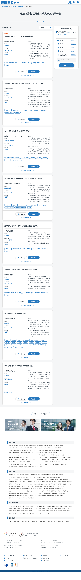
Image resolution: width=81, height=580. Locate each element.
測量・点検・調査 (24, 457)
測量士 (43, 491)
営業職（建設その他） (14, 462)
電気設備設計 (32, 445)
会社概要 (8, 558)
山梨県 (47, 508)
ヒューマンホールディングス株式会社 (13, 540)
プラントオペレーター (32, 455)
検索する (66, 65)
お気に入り (22, 71)
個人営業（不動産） (13, 466)
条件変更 (73, 40)
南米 (37, 513)
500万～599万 (31, 521)
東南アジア (22, 513)
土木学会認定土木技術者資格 (58, 493)
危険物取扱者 (59, 484)
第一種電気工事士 (51, 486)
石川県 (39, 508)
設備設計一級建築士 (67, 481)
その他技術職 (67, 459)
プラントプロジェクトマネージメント (17, 455)
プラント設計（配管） (58, 445)
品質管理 (16, 459)
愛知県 (63, 508)
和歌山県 (49, 506)
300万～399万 (17, 521)
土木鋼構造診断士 (47, 493)
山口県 (18, 510)
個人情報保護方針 (28, 555)
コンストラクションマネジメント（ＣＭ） (39, 457)
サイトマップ (65, 555)
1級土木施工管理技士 (35, 474)
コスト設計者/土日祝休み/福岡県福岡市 (17, 131)
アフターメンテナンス (14, 450)
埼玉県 (23, 506)
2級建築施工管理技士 (24, 474)
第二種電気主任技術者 (25, 488)
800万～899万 (54, 521)
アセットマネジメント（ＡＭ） (16, 464)
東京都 (10, 506)
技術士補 (33, 491)
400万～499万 (24, 521)
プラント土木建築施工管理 (37, 452)
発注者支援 (16, 457)
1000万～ (68, 521)
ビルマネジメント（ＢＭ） (43, 464)
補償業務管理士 (12, 493)
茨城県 (27, 506)
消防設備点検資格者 (22, 486)
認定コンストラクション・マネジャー (17, 491)
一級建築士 (29, 481)
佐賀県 (64, 510)
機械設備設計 (40, 445)
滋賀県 (61, 506)
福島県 (26, 508)
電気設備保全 (23, 462)
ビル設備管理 (42, 455)
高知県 (35, 510)
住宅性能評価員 (50, 495)
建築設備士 (48, 481)
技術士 (28, 491)
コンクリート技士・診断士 (35, 493)
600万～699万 (39, 521)
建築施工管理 (58, 448)
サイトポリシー (46, 558)
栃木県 (36, 506)
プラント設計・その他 (49, 448)
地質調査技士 (66, 491)
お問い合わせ (46, 560)
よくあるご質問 (9, 560)
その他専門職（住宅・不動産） (35, 466)
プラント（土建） (38, 448)
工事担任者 (45, 488)
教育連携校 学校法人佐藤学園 (48, 547)
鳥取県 (26, 510)
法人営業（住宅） (64, 464)
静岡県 (59, 508)
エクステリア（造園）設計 (25, 459)
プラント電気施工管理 (25, 452)
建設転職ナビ (5, 6)
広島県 (10, 510)
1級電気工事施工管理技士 (27, 477)
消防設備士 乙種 (12, 486)
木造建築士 (42, 481)
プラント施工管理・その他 (51, 452)
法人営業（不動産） (54, 464)
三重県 (67, 508)
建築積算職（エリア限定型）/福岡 (15, 313)
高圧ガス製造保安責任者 (49, 484)
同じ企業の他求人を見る (27, 75)
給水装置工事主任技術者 (40, 486)
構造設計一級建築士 (56, 481)
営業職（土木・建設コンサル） (48, 459)
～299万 (10, 521)
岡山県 (14, 510)
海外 (18, 513)
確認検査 (11, 459)
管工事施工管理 (40, 450)
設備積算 (11, 457)
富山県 (35, 508)
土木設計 (26, 445)
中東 (27, 513)
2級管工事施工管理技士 (14, 477)
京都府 (53, 506)
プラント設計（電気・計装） (26, 448)
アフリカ (47, 513)
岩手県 (10, 508)
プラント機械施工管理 (14, 452)
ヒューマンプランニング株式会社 (49, 540)
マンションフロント (39, 462)
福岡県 (65, 34)
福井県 (43, 508)
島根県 (22, 510)
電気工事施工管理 (31, 450)
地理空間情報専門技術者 (56, 491)
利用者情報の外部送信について (31, 558)
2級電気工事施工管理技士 (39, 477)
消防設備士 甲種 (67, 484)
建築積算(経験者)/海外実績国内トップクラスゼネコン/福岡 (23, 178)
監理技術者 (11, 481)
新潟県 (30, 508)
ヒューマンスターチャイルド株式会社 (13, 545)
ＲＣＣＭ (39, 491)
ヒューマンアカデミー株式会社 (11, 542)
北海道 (65, 506)
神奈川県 (15, 506)
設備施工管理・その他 (50, 450)
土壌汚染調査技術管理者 (22, 493)
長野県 (51, 508)
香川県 (43, 510)
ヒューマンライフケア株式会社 (11, 547)
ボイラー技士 (31, 486)
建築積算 (62, 455)
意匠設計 (16, 445)
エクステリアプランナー (20, 481)
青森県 (70, 506)
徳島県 (30, 510)
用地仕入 (47, 462)
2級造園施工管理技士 (65, 479)
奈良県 (57, 506)
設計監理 (69, 457)
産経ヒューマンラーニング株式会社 (49, 545)
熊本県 (68, 510)
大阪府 (40, 506)
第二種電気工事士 (60, 486)
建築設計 (11, 445)
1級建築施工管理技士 (14, 474)
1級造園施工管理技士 (54, 479)
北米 (33, 513)
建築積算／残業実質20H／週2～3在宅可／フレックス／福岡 (24, 84)
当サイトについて (10, 555)
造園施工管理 (59, 450)
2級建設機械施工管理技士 (42, 479)
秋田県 (18, 508)
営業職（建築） (36, 459)
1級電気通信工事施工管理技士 (53, 477)
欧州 (30, 513)
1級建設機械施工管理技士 (30, 479)
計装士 (10, 484)
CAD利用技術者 (16, 484)
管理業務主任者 (20, 495)
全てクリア (71, 32)
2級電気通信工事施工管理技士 (16, 479)
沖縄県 (14, 513)
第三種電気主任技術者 (36, 488)
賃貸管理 (58, 462)
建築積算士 (60, 34)
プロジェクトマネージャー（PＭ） (58, 457)
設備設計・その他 (48, 445)
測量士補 (48, 491)
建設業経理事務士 (59, 495)
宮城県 (14, 508)
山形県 (22, 508)
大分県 (55, 510)
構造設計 (21, 445)
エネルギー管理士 (25, 484)
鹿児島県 (60, 510)
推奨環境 (45, 555)
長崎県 (47, 510)
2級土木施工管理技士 (46, 474)
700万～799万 (46, 521)
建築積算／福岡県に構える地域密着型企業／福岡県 (21, 226)
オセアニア (41, 513)
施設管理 (57, 455)
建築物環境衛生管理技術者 (36, 484)
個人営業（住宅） (23, 466)
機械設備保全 (30, 462)
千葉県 (19, 506)
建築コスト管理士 (59, 488)
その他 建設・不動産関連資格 (28, 498)
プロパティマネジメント (30, 464)
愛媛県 (39, 510)
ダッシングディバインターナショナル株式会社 (52, 542)
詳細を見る (33, 71)
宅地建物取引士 (12, 495)
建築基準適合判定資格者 (40, 495)
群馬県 (31, 506)
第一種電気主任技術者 (14, 488)
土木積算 (67, 455)
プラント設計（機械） (14, 448)
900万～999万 (61, 521)
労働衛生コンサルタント (14, 498)
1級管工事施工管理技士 (57, 474)
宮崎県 (10, 513)
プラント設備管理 (50, 455)
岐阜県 (55, 508)
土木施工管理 (23, 450)
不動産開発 (52, 462)
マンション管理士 (29, 495)
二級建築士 (36, 481)
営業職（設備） (59, 459)
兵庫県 (44, 506)
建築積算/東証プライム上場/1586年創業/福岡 (19, 36)
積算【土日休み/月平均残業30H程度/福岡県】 (19, 366)
